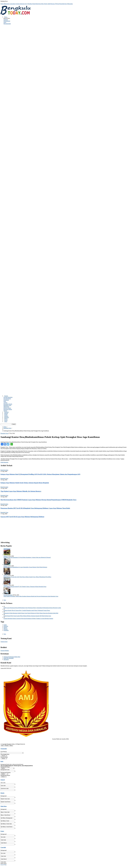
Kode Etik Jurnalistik (9, 658)
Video (5, 421)
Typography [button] (4, 748)
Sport (5, 22)
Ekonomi (6, 417)
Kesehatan (6, 630)
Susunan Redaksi (5, 650)
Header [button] (2, 793)
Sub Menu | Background (6, 818)
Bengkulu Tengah (8, 404)
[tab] (64, 748)
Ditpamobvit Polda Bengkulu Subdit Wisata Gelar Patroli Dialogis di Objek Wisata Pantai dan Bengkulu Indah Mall (31, 613)
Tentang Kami (4, 641)
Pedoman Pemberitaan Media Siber (12, 656)
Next (5, 600)
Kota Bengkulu (7, 398)
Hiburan (5, 629)
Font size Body (4, 757)
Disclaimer (6, 659)
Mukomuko (6, 406)
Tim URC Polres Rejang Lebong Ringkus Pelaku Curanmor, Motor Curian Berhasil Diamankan (23, 3)
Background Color (5, 769)
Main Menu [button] (4, 806)
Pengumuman (7, 21)
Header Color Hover (5, 801)
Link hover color (5, 788)
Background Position (6, 772)
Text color (3, 782)
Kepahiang (6, 400)
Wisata (5, 418)
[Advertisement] (45, 529)
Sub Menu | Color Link (6, 823)
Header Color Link (5, 798)
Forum (5, 420)
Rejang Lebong (7, 408)
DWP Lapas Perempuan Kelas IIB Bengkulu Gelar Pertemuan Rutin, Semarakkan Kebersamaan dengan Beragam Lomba (32, 607)
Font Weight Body (5, 754)
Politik (5, 414)
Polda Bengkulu (4, 462)
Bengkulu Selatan (8, 409)
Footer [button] (2, 831)
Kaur (5, 401)
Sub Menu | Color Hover (6, 826)
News (5, 17)
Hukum (6, 413)
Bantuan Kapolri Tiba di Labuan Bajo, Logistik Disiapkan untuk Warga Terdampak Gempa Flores (27, 610)
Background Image (5, 767)
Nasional (6, 19)
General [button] (3, 779)
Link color (3, 785)
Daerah (6, 396)
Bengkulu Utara (7, 405)
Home (5, 426)
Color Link (3, 840)
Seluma (5, 410)
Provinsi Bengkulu (8, 397)
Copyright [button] (3, 847)
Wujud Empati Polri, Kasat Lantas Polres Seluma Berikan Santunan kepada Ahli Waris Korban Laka (27, 615)
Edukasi (6, 416)
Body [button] (2, 761)
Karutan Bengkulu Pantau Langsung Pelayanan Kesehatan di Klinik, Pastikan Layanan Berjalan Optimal (28, 618)
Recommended (7, 23)
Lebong (5, 402)
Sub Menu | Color (5, 821)
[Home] (15, 14)
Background (3, 796)
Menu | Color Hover (5, 815)
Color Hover (4, 842)
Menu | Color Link (5, 812)
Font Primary (4, 751)
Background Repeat (5, 775)
